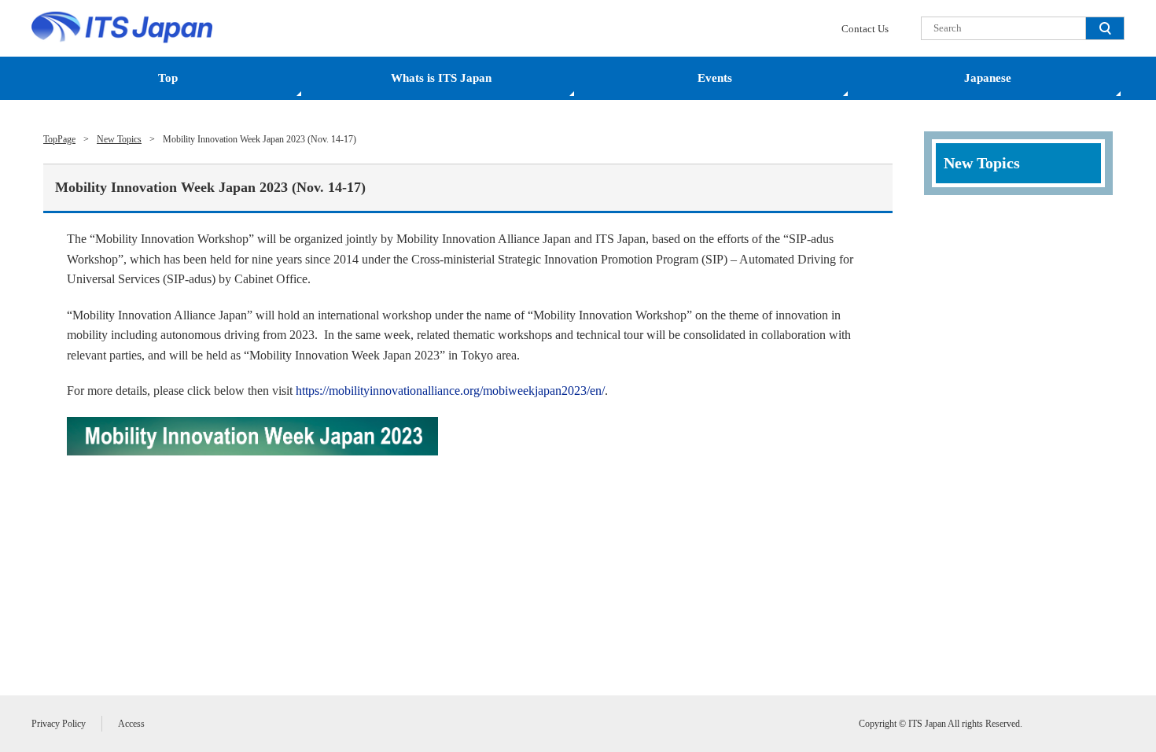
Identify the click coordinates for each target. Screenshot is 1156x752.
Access (131, 723)
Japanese (987, 78)
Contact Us (865, 29)
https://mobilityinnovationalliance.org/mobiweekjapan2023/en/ (450, 390)
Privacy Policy (58, 723)
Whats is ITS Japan (441, 78)
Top (168, 78)
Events (715, 78)
